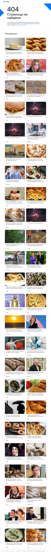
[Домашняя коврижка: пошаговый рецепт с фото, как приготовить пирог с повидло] (15, 282)
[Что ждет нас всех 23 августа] (36, 218)
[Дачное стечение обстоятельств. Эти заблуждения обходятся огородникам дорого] (36, 240)
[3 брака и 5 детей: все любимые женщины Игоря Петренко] (15, 517)
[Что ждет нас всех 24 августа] (15, 133)
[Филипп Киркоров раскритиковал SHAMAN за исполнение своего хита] (15, 304)
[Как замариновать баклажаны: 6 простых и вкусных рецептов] (15, 389)
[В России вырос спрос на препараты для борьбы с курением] (15, 176)
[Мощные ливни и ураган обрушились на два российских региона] (15, 261)
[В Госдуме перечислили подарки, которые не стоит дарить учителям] (15, 346)
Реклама (12, 551)
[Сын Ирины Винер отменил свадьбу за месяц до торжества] (15, 453)
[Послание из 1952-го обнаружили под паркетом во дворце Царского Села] (36, 90)
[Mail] (4, 1)
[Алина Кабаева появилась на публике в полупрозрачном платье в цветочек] (36, 325)
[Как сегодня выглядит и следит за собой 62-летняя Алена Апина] (36, 69)
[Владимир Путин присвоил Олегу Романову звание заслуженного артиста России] (36, 517)
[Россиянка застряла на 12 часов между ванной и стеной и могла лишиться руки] (36, 346)
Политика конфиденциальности (40, 551)
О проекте (18, 551)
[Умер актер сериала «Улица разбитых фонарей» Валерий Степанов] (36, 475)
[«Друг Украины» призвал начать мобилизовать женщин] (36, 368)
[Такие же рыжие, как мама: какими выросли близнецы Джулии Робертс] (36, 261)
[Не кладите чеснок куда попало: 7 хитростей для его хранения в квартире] (36, 282)
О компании (7, 551)
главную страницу (21, 25)
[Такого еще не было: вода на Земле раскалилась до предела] (15, 325)
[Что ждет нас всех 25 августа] (36, 112)
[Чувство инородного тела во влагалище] (36, 496)
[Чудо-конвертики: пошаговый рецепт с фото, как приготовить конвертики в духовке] (36, 48)
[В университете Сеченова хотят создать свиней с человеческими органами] (15, 368)
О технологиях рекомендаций (27, 551)
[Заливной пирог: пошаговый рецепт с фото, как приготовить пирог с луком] (15, 112)
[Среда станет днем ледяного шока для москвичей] (15, 240)
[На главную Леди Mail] (7, 1)
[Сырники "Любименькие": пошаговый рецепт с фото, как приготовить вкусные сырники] (15, 69)
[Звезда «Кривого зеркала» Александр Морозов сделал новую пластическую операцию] (15, 496)
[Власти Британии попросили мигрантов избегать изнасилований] (15, 154)
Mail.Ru (2, 551)
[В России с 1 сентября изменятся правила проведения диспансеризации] (36, 133)
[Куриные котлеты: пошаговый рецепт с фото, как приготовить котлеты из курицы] (36, 389)
